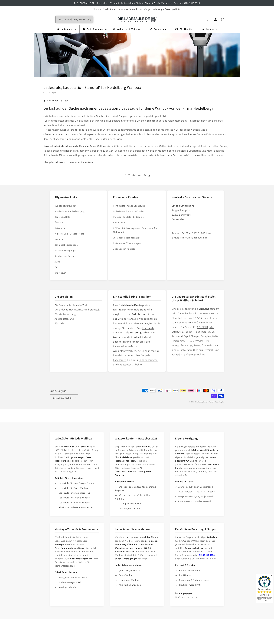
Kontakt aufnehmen (189, 570)
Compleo (206, 336)
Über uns (59, 222)
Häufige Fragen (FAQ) (190, 584)
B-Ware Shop (119, 222)
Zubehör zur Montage (124, 248)
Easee (189, 331)
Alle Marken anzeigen (130, 584)
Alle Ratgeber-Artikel (129, 508)
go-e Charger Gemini (129, 570)
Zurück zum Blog (139, 175)
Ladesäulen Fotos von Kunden (128, 211)
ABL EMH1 (202, 327)
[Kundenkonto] (215, 19)
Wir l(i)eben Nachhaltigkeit (126, 237)
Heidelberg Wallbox (129, 579)
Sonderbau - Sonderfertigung (70, 211)
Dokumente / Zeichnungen (127, 243)
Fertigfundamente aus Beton (73, 577)
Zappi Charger (191, 336)
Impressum (60, 272)
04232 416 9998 (207, 555)
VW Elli (211, 331)
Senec (197, 345)
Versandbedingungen (65, 250)
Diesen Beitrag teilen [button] (57, 100)
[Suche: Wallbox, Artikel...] (89, 19)
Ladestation (120, 346)
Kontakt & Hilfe (62, 216)
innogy (176, 345)
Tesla (175, 336)
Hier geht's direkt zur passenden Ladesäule (68, 162)
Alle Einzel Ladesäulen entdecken (76, 507)
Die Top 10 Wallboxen (130, 503)
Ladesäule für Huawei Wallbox (74, 502)
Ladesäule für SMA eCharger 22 (74, 492)
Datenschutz (61, 228)
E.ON (188, 341)
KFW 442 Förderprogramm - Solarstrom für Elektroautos (135, 230)
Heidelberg (200, 331)
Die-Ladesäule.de (202, 402)
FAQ (57, 267)
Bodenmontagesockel (70, 582)
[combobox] (74, 19)
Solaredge (186, 345)
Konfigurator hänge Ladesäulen (129, 205)
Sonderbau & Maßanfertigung (194, 579)
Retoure (59, 239)
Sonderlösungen (148, 360)
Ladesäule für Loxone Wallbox (74, 497)
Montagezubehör (67, 587)
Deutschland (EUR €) (62, 398)
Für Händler (185, 575)
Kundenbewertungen (65, 205)
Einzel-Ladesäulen (123, 355)
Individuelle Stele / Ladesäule (128, 216)
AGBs (57, 261)
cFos (182, 331)
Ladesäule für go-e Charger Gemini (76, 483)
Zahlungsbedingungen (66, 244)
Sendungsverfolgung (65, 256)
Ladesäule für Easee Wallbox (73, 488)
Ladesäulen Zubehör (130, 364)
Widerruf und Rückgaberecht (69, 233)
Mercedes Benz (201, 341)
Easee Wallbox (126, 575)
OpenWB (207, 345)
